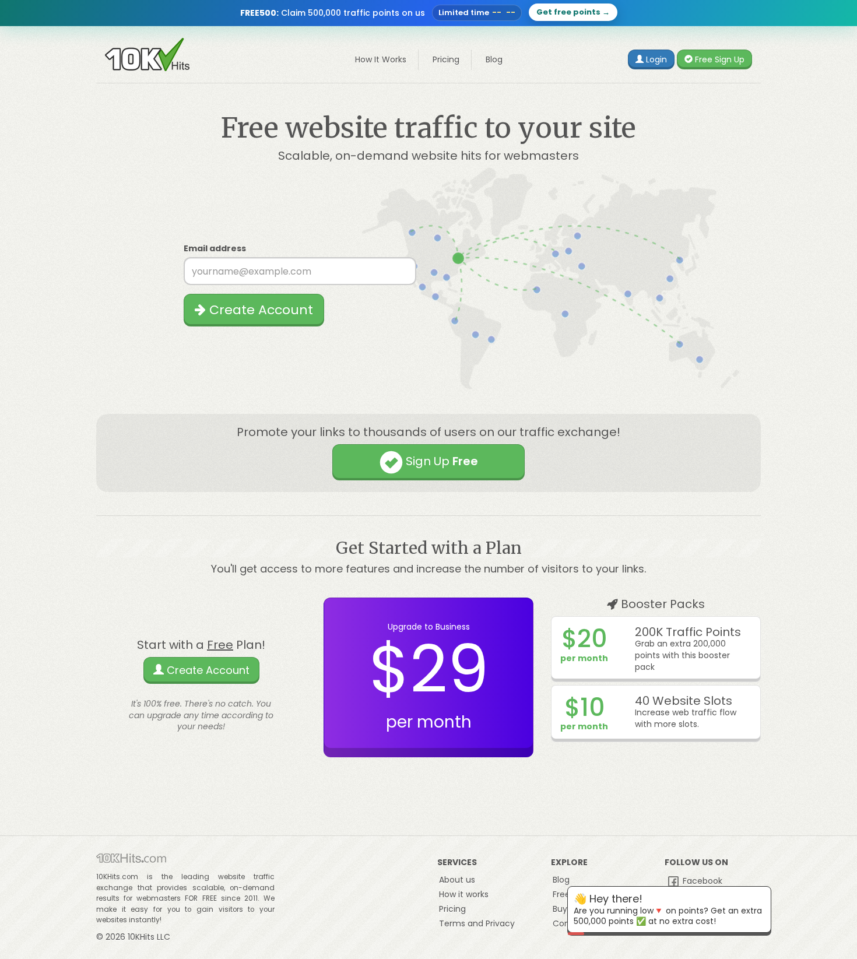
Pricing (446, 59)
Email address (215, 248)
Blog (494, 59)
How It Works (380, 59)
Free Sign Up (718, 59)
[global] (428, 13)
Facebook (701, 881)
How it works (464, 894)
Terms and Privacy (477, 923)
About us (457, 880)
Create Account (259, 310)
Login (655, 59)
